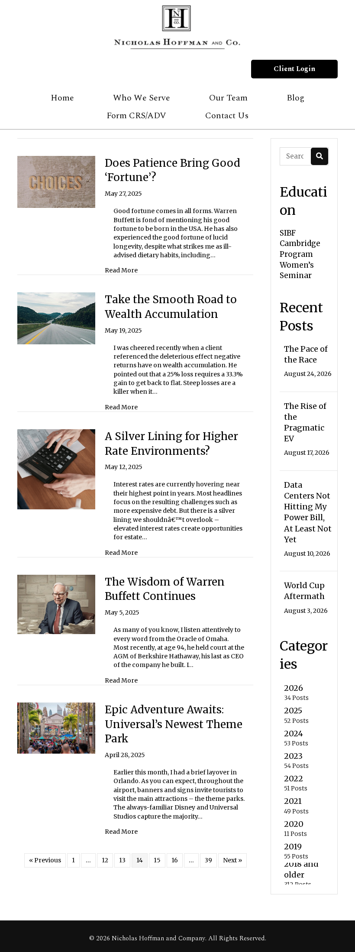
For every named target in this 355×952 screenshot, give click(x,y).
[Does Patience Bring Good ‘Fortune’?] (56, 181)
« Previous (45, 860)
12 (105, 860)
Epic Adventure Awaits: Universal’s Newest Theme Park (173, 724)
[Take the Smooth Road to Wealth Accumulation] (56, 318)
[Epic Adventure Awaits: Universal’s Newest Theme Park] (56, 728)
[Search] (319, 156)
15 (157, 860)
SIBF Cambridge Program (300, 243)
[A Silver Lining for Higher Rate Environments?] (56, 469)
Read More (121, 270)
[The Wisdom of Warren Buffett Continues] (56, 604)
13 (122, 860)
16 (174, 860)
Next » (232, 860)
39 (208, 860)
